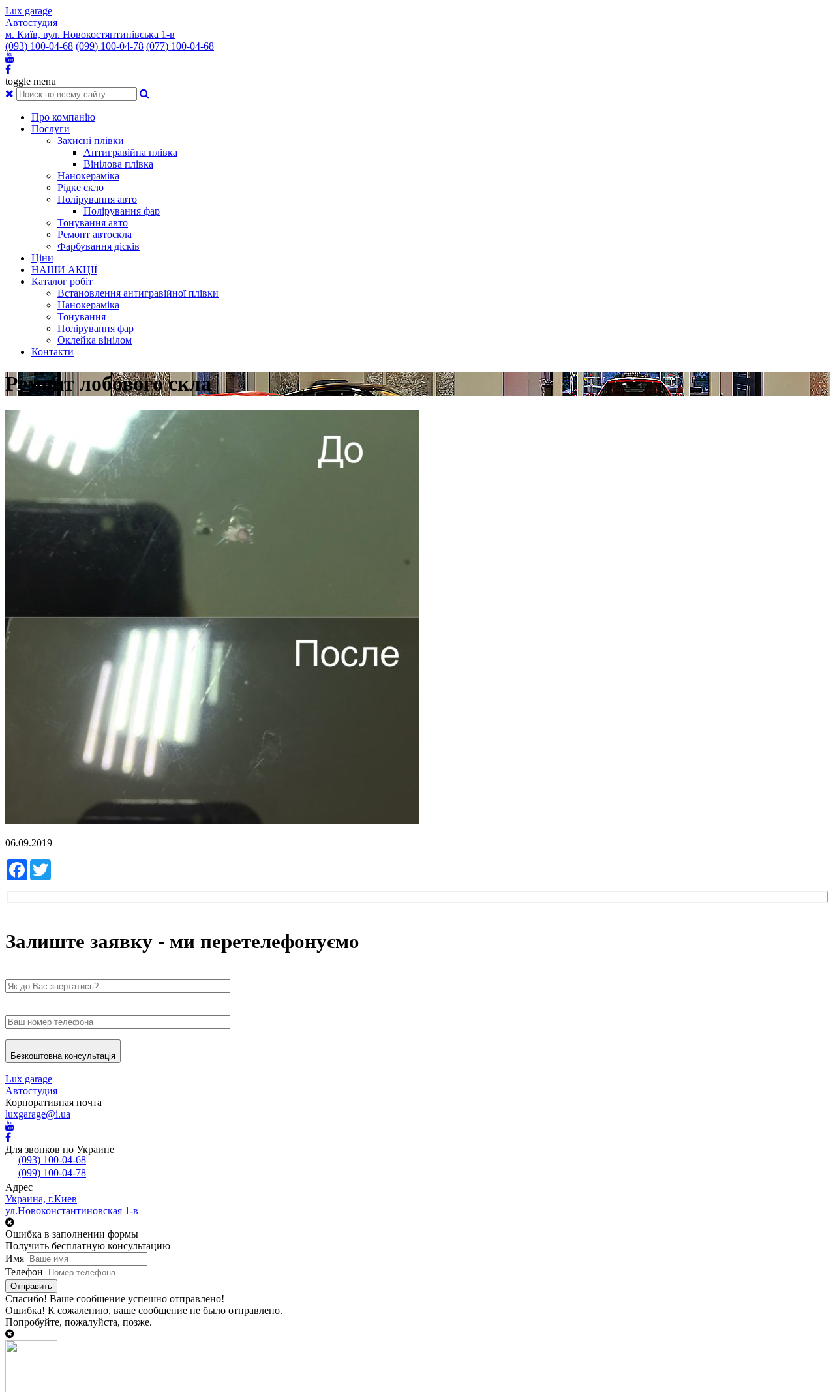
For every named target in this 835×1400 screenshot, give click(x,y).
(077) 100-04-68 (180, 46)
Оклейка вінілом (94, 340)
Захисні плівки (90, 140)
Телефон (24, 1271)
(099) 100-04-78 (110, 46)
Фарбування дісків (98, 246)
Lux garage (28, 10)
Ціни (42, 257)
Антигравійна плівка (130, 152)
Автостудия (31, 22)
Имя (14, 1258)
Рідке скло (80, 187)
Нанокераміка (88, 175)
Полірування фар (122, 210)
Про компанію (63, 117)
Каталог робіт (62, 281)
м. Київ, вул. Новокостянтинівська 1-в (90, 34)
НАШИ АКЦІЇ (64, 269)
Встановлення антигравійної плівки (138, 293)
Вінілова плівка (118, 164)
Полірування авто (97, 199)
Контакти (52, 351)
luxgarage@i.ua (37, 1114)
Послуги (50, 128)
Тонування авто (92, 222)
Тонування (81, 316)
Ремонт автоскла (94, 234)
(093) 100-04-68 (39, 46)
